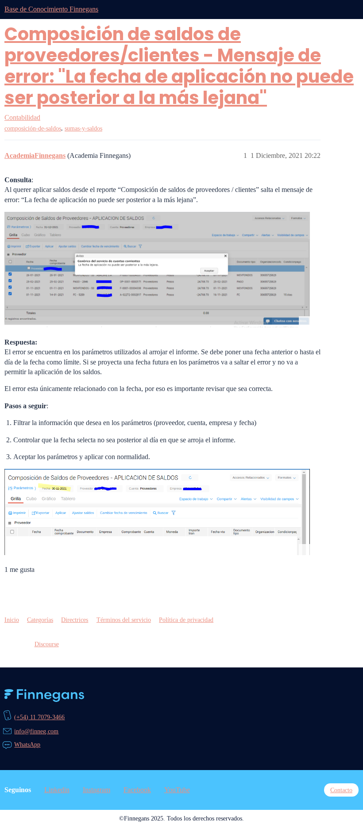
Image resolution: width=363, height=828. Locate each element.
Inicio (11, 619)
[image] (157, 270)
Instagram (96, 790)
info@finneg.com (36, 731)
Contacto (341, 790)
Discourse (47, 644)
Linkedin (57, 790)
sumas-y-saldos (83, 128)
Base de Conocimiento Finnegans (51, 9)
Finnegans (44, 696)
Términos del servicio (124, 619)
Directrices (74, 619)
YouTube (177, 790)
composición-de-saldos (32, 128)
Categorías (40, 619)
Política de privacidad (186, 619)
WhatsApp (27, 744)
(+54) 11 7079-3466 (39, 717)
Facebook (137, 790)
